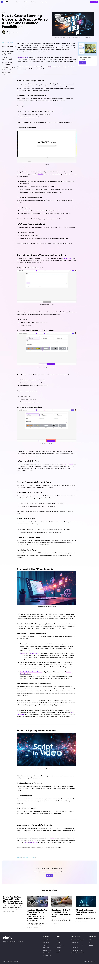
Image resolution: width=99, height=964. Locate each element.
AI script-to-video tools (31, 842)
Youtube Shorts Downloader (77, 945)
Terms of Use (86, 961)
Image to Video (46, 945)
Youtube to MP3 (75, 947)
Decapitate (59, 947)
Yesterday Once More (61, 945)
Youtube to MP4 (75, 942)
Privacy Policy (93, 961)
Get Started (94, 1)
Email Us (91, 945)
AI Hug (58, 939)
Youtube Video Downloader (77, 939)
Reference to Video (47, 950)
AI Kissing (59, 942)
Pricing (41, 1)
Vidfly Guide (32, 857)
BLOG (3, 12)
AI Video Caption (46, 952)
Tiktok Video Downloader (76, 950)
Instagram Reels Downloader (77, 952)
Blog (46, 1)
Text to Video (46, 942)
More (58, 952)
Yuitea (8, 31)
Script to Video (46, 939)
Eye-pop (58, 950)
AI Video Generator (23, 857)
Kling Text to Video (47, 955)
